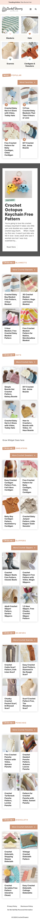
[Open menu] (30, 9)
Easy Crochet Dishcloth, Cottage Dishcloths (29, 889)
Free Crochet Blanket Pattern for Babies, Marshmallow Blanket (29, 334)
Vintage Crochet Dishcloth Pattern (27, 855)
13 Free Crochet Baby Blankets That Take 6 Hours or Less (29, 113)
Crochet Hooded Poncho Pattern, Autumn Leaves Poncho (26, 762)
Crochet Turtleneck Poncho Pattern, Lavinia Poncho (9, 799)
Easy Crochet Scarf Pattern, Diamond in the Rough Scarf (29, 670)
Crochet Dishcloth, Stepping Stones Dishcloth (9, 856)
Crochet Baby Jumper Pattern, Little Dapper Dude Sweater (29, 521)
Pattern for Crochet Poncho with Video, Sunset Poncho (29, 798)
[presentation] (10, 95)
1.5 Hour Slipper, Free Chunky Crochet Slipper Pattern (28, 612)
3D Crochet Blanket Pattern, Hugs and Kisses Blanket (29, 299)
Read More (12, 247)
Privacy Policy (12, 906)
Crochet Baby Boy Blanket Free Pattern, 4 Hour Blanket (11, 299)
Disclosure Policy (27, 906)
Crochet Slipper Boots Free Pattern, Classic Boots (11, 576)
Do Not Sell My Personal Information (20, 909)
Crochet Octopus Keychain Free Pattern (19, 212)
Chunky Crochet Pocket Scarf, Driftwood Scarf (11, 703)
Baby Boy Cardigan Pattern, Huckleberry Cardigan (10, 521)
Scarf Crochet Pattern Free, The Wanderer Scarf (29, 703)
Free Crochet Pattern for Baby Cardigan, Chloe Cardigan (10, 149)
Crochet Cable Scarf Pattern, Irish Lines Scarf (10, 668)
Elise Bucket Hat (26, 2)
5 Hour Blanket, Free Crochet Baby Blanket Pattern (11, 333)
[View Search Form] (35, 9)
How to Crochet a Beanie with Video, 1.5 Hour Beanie (28, 425)
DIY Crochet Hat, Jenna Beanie (28, 145)
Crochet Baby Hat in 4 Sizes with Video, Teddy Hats (11, 111)
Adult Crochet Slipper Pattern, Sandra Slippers (11, 611)
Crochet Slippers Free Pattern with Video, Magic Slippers (29, 577)
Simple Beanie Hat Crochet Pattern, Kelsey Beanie (11, 392)
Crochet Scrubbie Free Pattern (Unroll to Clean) (11, 890)
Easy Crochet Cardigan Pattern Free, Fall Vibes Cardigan (11, 485)
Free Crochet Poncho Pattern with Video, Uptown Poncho (10, 761)
